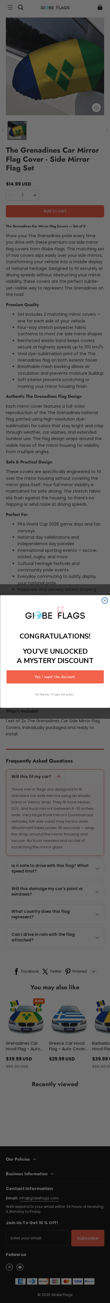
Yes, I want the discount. (55, 676)
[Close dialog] (105, 600)
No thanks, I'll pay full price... (55, 694)
